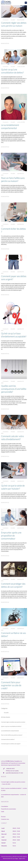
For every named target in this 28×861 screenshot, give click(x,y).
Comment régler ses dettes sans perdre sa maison (13, 722)
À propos (3, 816)
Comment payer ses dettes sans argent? (10, 743)
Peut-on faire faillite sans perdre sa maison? (11, 735)
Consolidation (4, 806)
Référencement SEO (8, 858)
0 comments (5, 19)
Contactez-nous (5, 819)
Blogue (3, 814)
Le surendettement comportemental (10, 730)
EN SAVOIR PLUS (5, 43)
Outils (2, 811)
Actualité (13, 19)
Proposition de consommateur (8, 809)
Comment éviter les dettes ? (8, 739)
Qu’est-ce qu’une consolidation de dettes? (11, 726)
